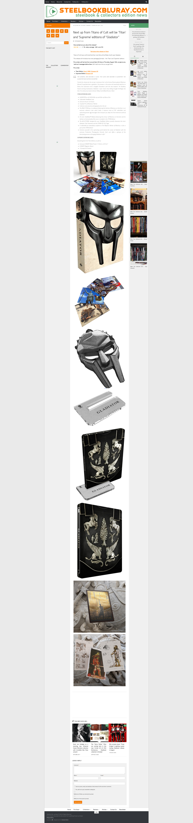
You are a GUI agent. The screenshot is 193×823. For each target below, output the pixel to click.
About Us (59, 2)
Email (102, 775)
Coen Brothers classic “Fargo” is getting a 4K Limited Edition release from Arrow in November (142, 94)
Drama (88, 25)
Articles (81, 21)
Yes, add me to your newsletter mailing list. (85, 789)
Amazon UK (94, 71)
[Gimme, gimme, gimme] (81, 47)
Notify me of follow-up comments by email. (84, 794)
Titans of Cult (96, 25)
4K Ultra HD (76, 25)
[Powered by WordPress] (52, 819)
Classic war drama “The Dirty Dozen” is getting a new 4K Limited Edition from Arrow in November (142, 85)
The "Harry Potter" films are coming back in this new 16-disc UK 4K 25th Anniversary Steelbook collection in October (98, 748)
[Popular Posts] (143, 56)
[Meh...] (74, 47)
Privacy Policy (50, 817)
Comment (76, 765)
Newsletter (98, 21)
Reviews (73, 21)
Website (76, 780)
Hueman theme (65, 819)
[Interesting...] (77, 47)
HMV (89, 71)
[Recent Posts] (134, 56)
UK (102, 25)
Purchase (55, 21)
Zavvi (85, 71)
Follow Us (75, 2)
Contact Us (67, 2)
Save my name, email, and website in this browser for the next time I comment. (93, 786)
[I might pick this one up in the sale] (76, 47)
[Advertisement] (99, 704)
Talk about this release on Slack (99, 51)
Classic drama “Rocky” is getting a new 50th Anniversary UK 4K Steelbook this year (142, 103)
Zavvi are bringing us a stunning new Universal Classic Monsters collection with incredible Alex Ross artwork (80, 748)
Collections (64, 21)
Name (75, 775)
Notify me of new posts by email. (81, 798)
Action (83, 25)
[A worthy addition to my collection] (79, 47)
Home (47, 2)
